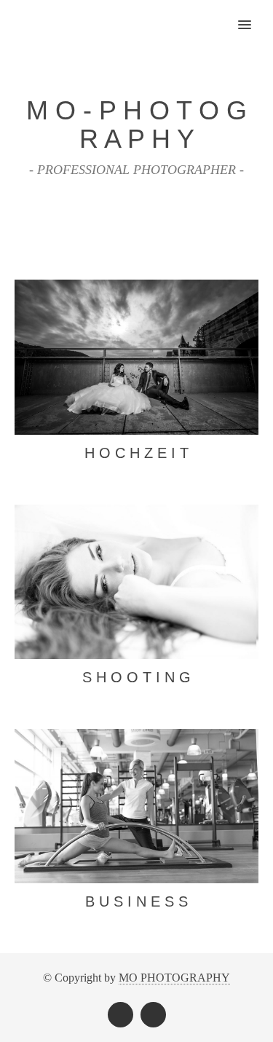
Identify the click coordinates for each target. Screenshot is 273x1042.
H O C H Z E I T (136, 453)
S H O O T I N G (136, 677)
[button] (253, 15)
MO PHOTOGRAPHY (174, 977)
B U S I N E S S (136, 901)
